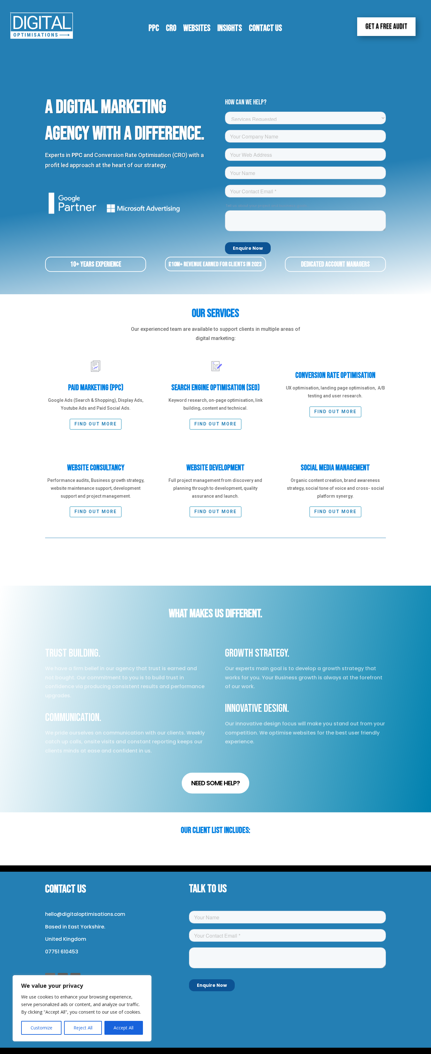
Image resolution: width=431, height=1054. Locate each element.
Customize (41, 1028)
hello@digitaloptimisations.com (85, 914)
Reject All (83, 1028)
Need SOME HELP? (215, 783)
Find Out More (215, 423)
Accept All (123, 1028)
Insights (229, 29)
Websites (196, 29)
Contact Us (265, 29)
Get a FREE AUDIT (386, 26)
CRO (171, 29)
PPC (154, 29)
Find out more (95, 423)
